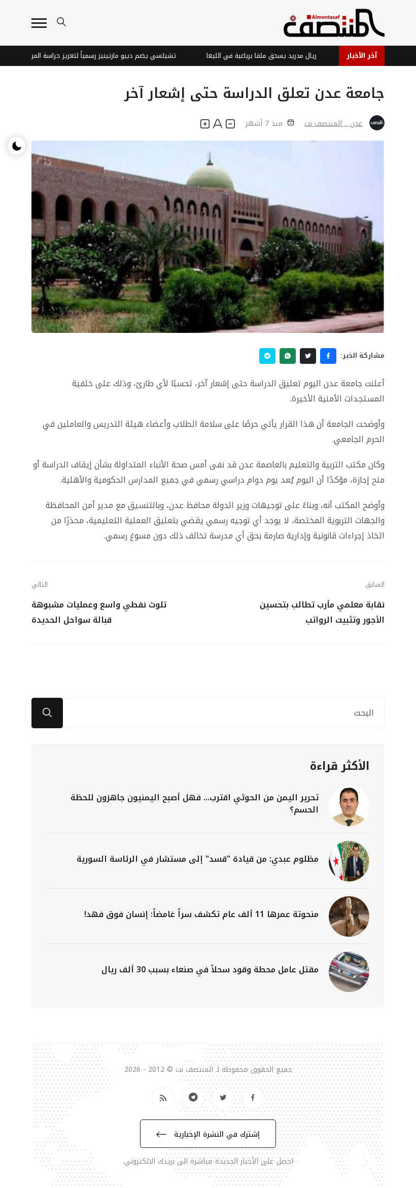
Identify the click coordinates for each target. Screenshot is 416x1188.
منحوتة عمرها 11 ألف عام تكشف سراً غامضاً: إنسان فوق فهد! (201, 914)
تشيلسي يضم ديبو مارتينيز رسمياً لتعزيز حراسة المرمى (107, 55)
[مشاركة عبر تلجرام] (267, 356)
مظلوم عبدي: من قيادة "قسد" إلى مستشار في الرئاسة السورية (198, 859)
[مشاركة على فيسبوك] (328, 356)
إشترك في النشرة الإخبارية (215, 1134)
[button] (39, 23)
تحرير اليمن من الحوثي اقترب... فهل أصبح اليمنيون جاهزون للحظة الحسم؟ (195, 804)
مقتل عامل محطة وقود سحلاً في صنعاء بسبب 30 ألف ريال (210, 969)
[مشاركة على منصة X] (308, 356)
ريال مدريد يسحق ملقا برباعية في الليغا (270, 55)
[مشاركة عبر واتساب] (288, 356)
